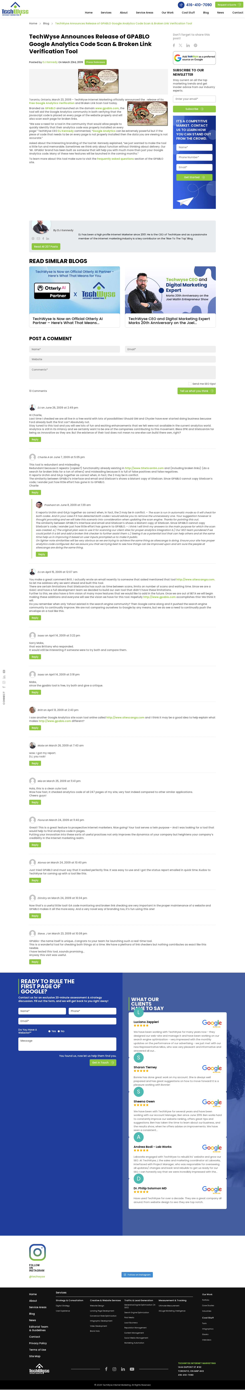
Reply (35, 439)
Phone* (75, 1011)
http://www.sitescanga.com (195, 579)
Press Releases (95, 62)
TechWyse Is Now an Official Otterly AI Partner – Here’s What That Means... (68, 321)
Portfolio (205, 1300)
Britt (40, 710)
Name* (25, 1011)
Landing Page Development (102, 1311)
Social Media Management (136, 1338)
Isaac (41, 635)
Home (88, 12)
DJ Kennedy (50, 62)
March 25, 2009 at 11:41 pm (64, 781)
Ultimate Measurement (169, 1306)
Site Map (34, 1356)
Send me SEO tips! (204, 384)
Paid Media (129, 1317)
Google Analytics (104, 131)
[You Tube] (4, 671)
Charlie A (43, 457)
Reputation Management (135, 1328)
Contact (237, 12)
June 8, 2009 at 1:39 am (75, 505)
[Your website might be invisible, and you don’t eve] (77, 1256)
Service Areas (144, 12)
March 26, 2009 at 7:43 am (66, 745)
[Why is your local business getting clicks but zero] (197, 1256)
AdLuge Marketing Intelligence (172, 1311)
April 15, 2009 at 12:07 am (61, 572)
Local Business (131, 1322)
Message (26, 1040)
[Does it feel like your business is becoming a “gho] (117, 1256)
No (62, 1031)
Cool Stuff (188, 12)
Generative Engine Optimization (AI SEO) (139, 1306)
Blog (206, 12)
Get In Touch (100, 1062)
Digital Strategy (63, 1306)
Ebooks (205, 1334)
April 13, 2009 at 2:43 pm (62, 710)
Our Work (168, 12)
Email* (24, 1021)
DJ (39, 407)
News (220, 12)
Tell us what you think (194, 391)
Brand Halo (95, 1331)
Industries (206, 1311)
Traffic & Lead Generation (138, 1300)
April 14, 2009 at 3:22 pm (64, 635)
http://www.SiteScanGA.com (144, 468)
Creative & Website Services (105, 1300)
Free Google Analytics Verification (51, 103)
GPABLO (50, 108)
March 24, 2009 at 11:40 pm (66, 820)
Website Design (97, 1306)
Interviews (206, 1340)
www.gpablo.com (107, 108)
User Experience (63, 1311)
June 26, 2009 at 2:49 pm (61, 407)
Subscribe (192, 109)
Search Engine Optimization (136, 1312)
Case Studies (208, 1305)
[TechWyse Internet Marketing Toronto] (15, 9)
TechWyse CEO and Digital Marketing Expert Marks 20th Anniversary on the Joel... (169, 321)
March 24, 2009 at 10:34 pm (69, 898)
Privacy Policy (38, 1343)
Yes (54, 1031)
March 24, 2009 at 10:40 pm (69, 862)
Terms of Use (37, 1349)
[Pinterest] (195, 46)
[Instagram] (4, 682)
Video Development (98, 1326)
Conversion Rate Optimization (103, 1316)
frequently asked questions (115, 159)
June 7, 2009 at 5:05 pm (69, 457)
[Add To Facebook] (4, 687)
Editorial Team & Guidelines (38, 1328)
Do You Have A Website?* (27, 1031)
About (124, 12)
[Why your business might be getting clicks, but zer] (157, 1256)
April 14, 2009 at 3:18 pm (64, 674)
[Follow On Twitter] (180, 46)
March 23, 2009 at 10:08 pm (69, 933)
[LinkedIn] (4, 677)
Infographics (208, 1329)
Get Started (192, 177)
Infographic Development (101, 1321)
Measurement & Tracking (172, 1300)
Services (106, 12)
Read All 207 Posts (46, 246)
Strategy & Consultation (69, 1300)
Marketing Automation (134, 1343)
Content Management (134, 1333)
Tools (204, 1323)
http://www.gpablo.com (159, 597)
